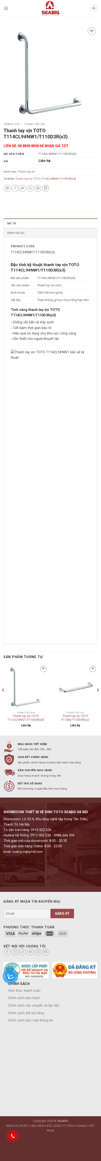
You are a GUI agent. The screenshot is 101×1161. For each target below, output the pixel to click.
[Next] (97, 699)
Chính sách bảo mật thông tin (30, 1020)
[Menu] (6, 8)
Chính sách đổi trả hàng (26, 1013)
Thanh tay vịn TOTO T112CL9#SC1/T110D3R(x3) (26, 717)
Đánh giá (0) (15, 233)
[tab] (50, 223)
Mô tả (11, 223)
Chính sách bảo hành (24, 998)
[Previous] (3, 699)
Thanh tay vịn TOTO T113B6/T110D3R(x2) (75, 717)
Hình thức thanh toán (24, 991)
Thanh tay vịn (34, 124)
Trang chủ (12, 124)
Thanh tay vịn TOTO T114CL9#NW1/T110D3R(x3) (45, 178)
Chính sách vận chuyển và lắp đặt (33, 1006)
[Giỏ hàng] (93, 8)
